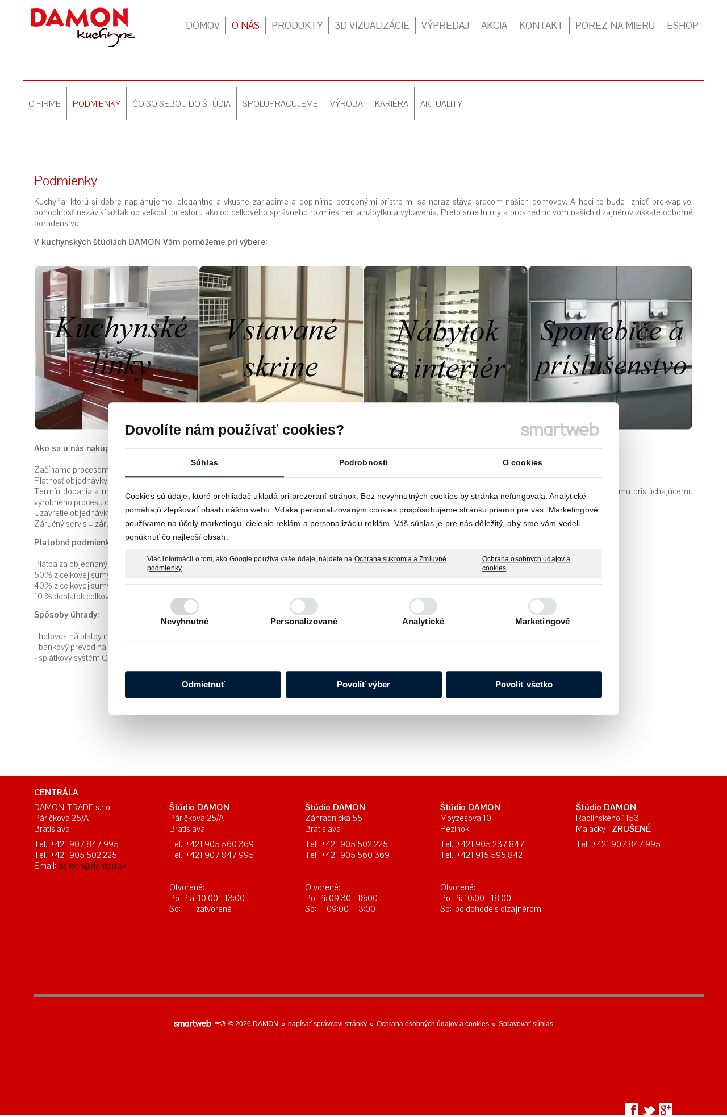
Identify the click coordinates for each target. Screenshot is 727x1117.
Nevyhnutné (185, 621)
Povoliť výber (363, 684)
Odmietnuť (203, 684)
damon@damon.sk (92, 865)
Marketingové (542, 621)
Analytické (423, 621)
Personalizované (303, 621)
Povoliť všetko (524, 684)
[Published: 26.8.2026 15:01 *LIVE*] (219, 1024)
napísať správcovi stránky (327, 1024)
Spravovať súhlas (526, 1024)
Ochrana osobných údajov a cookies (526, 563)
